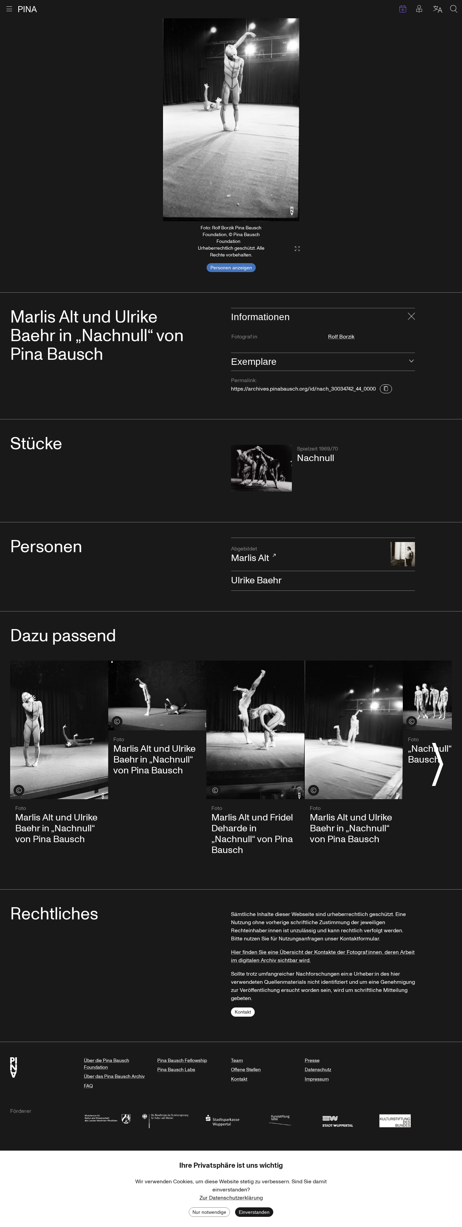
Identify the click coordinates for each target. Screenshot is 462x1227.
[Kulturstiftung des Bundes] (395, 1120)
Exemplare (254, 361)
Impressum (317, 1079)
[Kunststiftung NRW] (280, 1120)
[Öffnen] (411, 362)
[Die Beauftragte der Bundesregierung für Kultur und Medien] (165, 1120)
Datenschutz (318, 1069)
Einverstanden (254, 1212)
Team (237, 1060)
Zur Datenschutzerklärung (231, 1198)
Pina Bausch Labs (176, 1069)
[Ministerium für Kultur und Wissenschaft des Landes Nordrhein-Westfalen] (107, 1120)
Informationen (260, 317)
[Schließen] (411, 317)
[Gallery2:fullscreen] (293, 249)
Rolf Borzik (341, 336)
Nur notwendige (209, 1212)
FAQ (88, 1086)
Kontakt (243, 1012)
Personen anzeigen (231, 267)
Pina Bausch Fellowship (182, 1060)
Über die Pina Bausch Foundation (106, 1063)
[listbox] (231, 119)
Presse (312, 1060)
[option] (231, 119)
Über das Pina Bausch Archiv (114, 1076)
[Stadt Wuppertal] (337, 1120)
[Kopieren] (386, 388)
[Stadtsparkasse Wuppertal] (222, 1120)
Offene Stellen (246, 1069)
